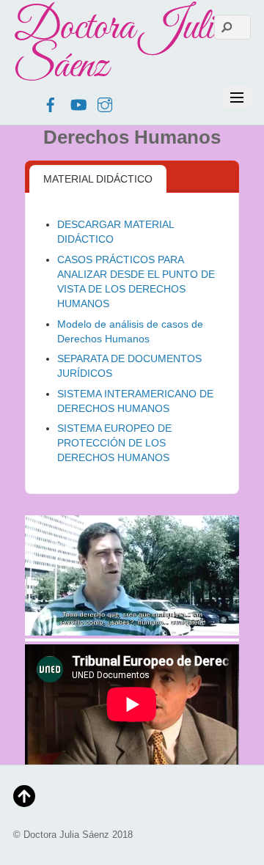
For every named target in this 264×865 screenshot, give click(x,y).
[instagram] (105, 102)
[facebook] (50, 102)
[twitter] (23, 102)
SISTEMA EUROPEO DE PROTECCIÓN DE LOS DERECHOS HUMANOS (114, 442)
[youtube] (77, 102)
